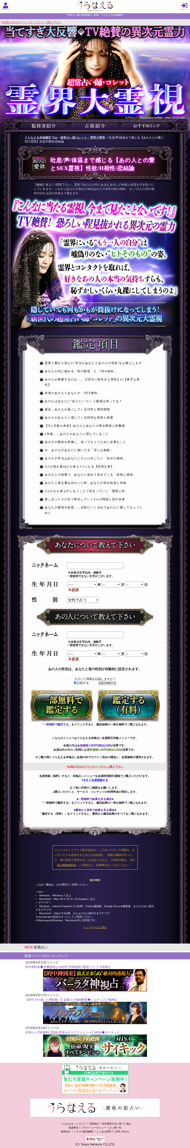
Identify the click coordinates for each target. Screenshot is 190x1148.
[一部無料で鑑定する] (61, 705)
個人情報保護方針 (66, 865)
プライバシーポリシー (94, 1127)
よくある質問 (104, 1131)
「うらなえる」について (72, 1123)
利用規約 (94, 1123)
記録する (82, 682)
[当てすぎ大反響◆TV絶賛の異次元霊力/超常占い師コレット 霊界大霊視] (95, 85)
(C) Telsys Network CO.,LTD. (95, 1144)
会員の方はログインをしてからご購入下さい (32, 22)
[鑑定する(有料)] (128, 705)
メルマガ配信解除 (83, 1131)
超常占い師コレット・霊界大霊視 (82, 137)
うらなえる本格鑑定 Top (40, 137)
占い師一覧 (115, 1127)
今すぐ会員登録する (95, 780)
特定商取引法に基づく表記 (116, 1123)
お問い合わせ (122, 1131)
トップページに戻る (95, 927)
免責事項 (73, 1127)
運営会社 (66, 1131)
